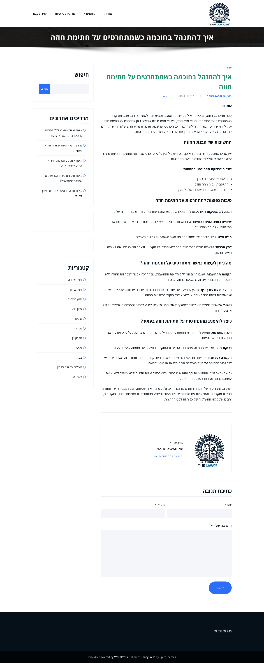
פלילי (79, 348)
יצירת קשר (39, 13)
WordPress (121, 657)
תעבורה (77, 377)
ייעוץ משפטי (75, 299)
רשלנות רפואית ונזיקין (69, 367)
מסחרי (78, 328)
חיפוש (81, 74)
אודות (108, 13)
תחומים (91, 13)
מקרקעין (77, 338)
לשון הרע (77, 309)
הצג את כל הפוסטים (170, 456)
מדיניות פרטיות (65, 13)
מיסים (78, 319)
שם (228, 505)
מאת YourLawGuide (219, 96)
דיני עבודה (76, 289)
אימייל (160, 505)
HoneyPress (147, 657)
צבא (229, 68)
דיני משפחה (75, 280)
